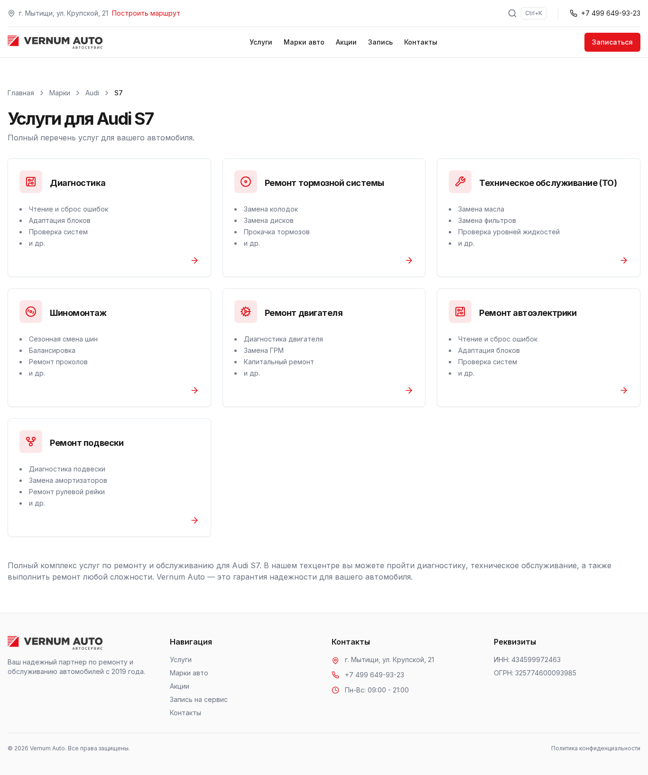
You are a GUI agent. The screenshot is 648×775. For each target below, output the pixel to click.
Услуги (261, 42)
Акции (346, 42)
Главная (21, 93)
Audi (92, 93)
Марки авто (304, 42)
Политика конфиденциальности (595, 748)
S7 (118, 93)
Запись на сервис (199, 699)
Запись (380, 42)
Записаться (612, 42)
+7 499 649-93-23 (374, 675)
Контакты (420, 42)
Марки (59, 93)
